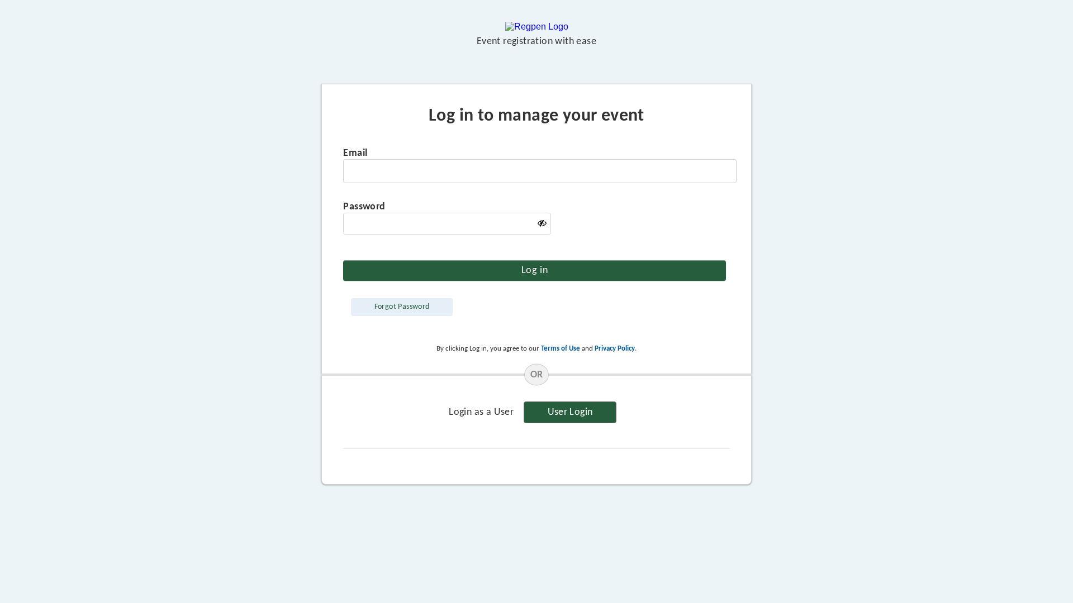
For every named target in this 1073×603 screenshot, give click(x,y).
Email (355, 153)
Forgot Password (402, 307)
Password (364, 207)
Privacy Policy (615, 348)
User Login (570, 412)
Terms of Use (560, 348)
